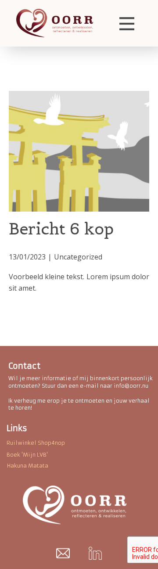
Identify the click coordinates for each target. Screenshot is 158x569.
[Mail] (63, 553)
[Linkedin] (95, 553)
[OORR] (54, 23)
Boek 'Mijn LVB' (27, 454)
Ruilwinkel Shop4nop (36, 442)
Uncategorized (78, 257)
